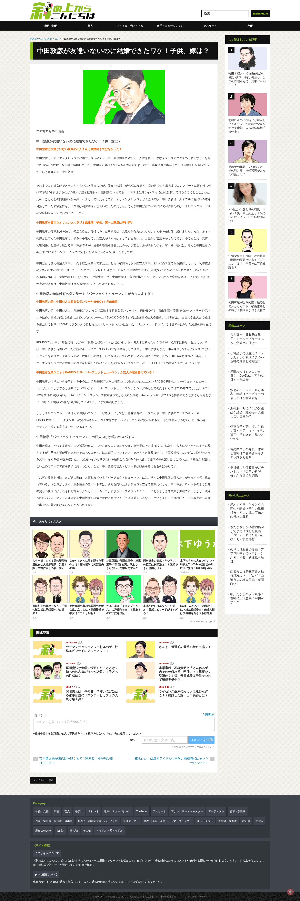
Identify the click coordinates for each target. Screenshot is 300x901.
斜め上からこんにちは (41, 39)
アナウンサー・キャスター (187, 811)
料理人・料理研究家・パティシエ (98, 821)
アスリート (210, 25)
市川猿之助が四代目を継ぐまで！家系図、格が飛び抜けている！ (76, 760)
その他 (87, 830)
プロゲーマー (131, 821)
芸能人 (60, 830)
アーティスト (216, 811)
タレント (93, 811)
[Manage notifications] (290, 892)
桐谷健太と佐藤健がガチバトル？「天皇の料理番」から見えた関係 (247, 471)
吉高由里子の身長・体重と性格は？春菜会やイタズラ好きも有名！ (247, 453)
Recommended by (198, 621)
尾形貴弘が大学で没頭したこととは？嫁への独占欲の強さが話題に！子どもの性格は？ (92, 671)
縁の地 (74, 830)
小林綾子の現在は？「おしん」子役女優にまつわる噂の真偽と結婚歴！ (247, 357)
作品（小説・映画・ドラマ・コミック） (168, 821)
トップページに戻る (43, 780)
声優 (250, 25)
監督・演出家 (238, 811)
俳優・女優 (50, 25)
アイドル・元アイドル (130, 25)
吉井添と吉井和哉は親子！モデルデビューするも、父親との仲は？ (247, 338)
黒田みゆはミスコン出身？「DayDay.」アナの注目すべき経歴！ (248, 375)
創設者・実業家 (227, 821)
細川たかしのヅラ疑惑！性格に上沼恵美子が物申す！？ (247, 598)
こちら (130, 881)
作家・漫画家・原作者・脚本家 (53, 821)
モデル (79, 811)
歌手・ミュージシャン (170, 25)
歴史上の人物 (43, 830)
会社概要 (87, 864)
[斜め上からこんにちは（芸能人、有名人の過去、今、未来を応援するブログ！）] (62, 11)
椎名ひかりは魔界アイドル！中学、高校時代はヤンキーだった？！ (171, 760)
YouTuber (141, 811)
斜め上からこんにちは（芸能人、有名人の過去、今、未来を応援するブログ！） (147, 896)
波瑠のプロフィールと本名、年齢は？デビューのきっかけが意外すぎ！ (247, 394)
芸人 (90, 25)
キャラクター (205, 821)
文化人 (259, 821)
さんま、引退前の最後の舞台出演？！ (185, 647)
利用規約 (208, 714)
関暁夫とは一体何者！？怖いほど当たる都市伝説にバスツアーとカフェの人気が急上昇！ (92, 695)
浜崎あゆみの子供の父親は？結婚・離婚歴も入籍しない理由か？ (247, 412)
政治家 (246, 821)
